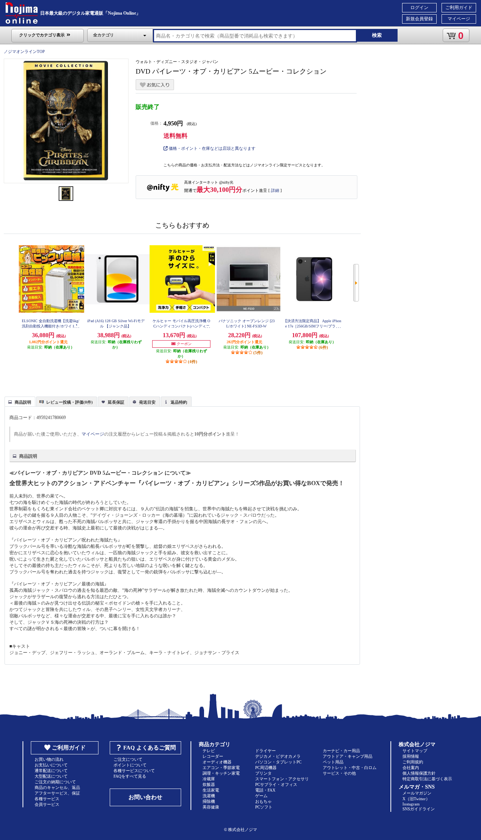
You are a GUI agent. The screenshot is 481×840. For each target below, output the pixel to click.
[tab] (20, 401)
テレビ (209, 750)
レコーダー (213, 756)
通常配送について (51, 770)
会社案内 (410, 767)
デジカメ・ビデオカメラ (278, 756)
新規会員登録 (419, 18)
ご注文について (127, 759)
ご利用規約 (412, 762)
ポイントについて (130, 765)
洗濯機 (209, 795)
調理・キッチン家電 (221, 773)
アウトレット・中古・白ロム (350, 767)
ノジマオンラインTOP (24, 51)
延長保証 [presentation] (116, 402)
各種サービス (47, 798)
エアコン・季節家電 (221, 767)
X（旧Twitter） (416, 798)
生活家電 (211, 790)
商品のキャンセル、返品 (57, 787)
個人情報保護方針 (419, 773)
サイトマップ (414, 750)
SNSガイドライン (418, 809)
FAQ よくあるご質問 (149, 748)
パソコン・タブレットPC (278, 762)
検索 (377, 35)
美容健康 (211, 807)
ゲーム (261, 795)
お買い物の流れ (49, 759)
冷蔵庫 (209, 779)
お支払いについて (51, 765)
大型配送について (51, 776)
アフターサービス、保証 (57, 793)
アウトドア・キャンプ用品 (347, 756)
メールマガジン (416, 793)
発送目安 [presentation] (147, 402)
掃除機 (209, 801)
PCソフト (263, 807)
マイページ (459, 18)
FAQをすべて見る (129, 776)
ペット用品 (333, 762)
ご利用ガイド (458, 7)
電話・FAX (265, 790)
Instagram (411, 804)
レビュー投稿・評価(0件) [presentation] (69, 402)
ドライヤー (265, 750)
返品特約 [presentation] (179, 402)
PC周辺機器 (266, 767)
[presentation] (19, 401)
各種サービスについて (134, 770)
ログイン (419, 7)
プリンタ (263, 773)
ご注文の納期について (55, 782)
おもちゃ (263, 801)
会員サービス (47, 804)
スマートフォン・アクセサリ (282, 779)
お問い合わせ (145, 797)
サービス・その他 (339, 773)
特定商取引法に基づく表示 (427, 779)
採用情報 (410, 756)
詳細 (275, 190)
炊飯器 (209, 784)
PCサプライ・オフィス (276, 784)
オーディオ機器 (217, 762)
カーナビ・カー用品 (341, 750)
